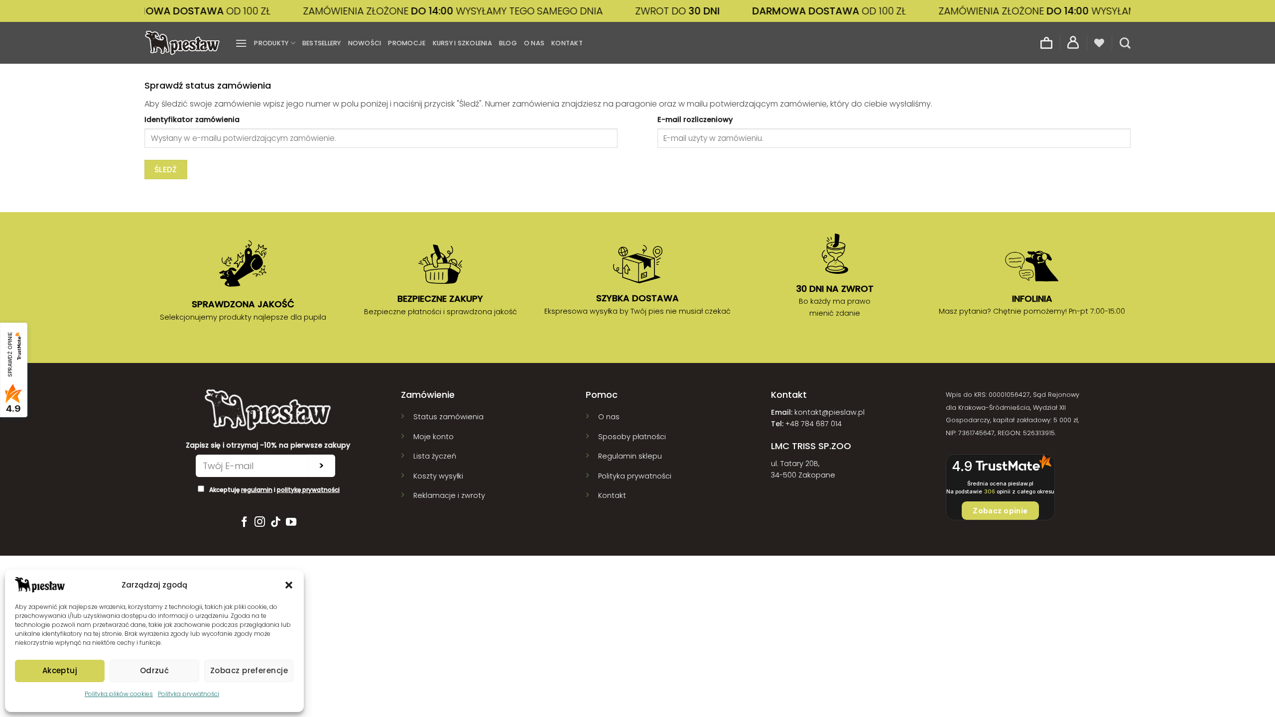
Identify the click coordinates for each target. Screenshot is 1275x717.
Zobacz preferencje (249, 670)
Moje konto (433, 437)
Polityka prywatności (188, 694)
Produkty (271, 43)
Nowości (365, 43)
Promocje (406, 43)
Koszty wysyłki (438, 476)
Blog (508, 43)
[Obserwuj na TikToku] (275, 522)
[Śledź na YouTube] (291, 522)
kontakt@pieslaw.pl (829, 412)
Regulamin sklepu (630, 456)
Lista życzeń (434, 456)
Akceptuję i (274, 489)
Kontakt (567, 43)
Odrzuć (154, 670)
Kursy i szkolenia (462, 43)
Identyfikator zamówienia (192, 119)
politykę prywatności (308, 489)
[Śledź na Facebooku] (244, 522)
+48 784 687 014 (813, 424)
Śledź (165, 169)
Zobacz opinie (1000, 510)
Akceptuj (60, 670)
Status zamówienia (448, 417)
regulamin (256, 489)
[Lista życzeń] (1099, 43)
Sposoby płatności (632, 437)
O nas (534, 43)
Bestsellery (321, 43)
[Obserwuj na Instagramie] (260, 522)
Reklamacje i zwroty (449, 495)
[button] (289, 585)
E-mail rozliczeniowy (695, 119)
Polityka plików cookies (119, 694)
